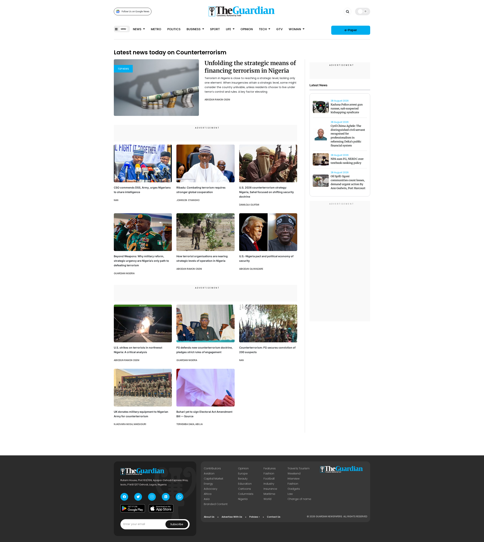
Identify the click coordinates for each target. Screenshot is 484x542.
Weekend (294, 473)
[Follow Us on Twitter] (138, 497)
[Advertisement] (340, 261)
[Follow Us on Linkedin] (166, 497)
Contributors (212, 468)
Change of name (299, 499)
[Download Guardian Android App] (132, 508)
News (137, 29)
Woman (295, 29)
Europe (243, 473)
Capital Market (213, 478)
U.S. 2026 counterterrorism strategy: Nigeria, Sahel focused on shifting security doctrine (266, 192)
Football (269, 478)
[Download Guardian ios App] (161, 508)
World (267, 499)
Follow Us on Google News (135, 11)
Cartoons (244, 489)
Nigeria (242, 499)
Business (194, 29)
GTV (279, 29)
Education (245, 484)
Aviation (209, 473)
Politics (174, 29)
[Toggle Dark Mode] (362, 11)
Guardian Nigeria (124, 273)
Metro (156, 29)
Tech (263, 29)
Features (270, 468)
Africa (207, 494)
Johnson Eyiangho (187, 200)
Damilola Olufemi (249, 204)
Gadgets (294, 489)
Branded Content (216, 504)
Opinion (246, 29)
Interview (293, 478)
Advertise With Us (232, 516)
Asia (206, 499)
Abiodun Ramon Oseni (217, 99)
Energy (208, 484)
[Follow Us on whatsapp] (179, 497)
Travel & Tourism (298, 468)
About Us (209, 516)
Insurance (270, 489)
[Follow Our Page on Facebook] (124, 497)
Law (290, 494)
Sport (215, 29)
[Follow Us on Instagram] (152, 497)
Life (229, 29)
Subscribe (176, 524)
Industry (269, 484)
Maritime (269, 494)
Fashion (269, 473)
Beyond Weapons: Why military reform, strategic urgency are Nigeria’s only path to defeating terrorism (141, 261)
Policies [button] (253, 516)
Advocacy (210, 489)
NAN (116, 200)
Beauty (242, 478)
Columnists (245, 494)
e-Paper (350, 30)
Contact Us (273, 516)
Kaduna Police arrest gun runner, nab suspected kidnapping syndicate (347, 108)
